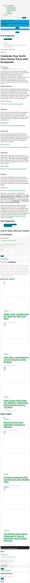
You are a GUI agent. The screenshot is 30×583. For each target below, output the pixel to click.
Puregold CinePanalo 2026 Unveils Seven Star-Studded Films (16, 479)
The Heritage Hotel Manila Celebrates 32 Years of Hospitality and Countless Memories (15, 537)
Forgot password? (6, 570)
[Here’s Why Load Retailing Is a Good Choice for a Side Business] (16, 338)
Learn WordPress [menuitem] (12, 10)
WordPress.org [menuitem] (11, 7)
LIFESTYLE (7, 530)
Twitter (14, 240)
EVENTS (3, 52)
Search (20, 17)
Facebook (4, 240)
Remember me (7, 564)
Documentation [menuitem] (11, 8)
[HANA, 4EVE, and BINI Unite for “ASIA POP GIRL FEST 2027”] (16, 296)
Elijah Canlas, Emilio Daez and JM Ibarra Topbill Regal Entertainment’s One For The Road (16, 403)
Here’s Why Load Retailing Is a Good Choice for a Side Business (16, 359)
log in (2, 568)
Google (10, 240)
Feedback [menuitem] (9, 13)
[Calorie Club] (5, 144)
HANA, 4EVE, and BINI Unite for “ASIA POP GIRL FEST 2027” (16, 316)
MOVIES (6, 474)
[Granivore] (4, 187)
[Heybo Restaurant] (6, 101)
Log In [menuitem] (5, 15)
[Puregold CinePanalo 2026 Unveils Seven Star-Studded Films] (16, 453)
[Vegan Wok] (4, 166)
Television (6, 419)
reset (2, 578)
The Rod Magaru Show (7, 20)
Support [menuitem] (9, 12)
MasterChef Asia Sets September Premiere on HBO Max (14, 424)
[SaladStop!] (4, 123)
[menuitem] (16, 5)
